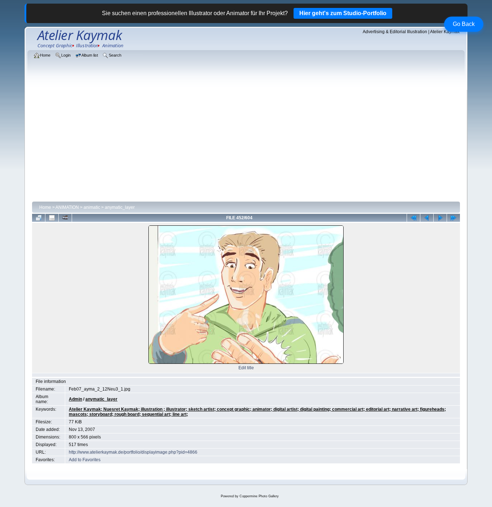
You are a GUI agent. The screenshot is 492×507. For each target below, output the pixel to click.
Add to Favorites (84, 459)
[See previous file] (426, 218)
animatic (92, 207)
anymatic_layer (120, 207)
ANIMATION (67, 207)
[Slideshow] (65, 218)
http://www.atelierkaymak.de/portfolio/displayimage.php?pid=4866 (133, 452)
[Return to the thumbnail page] (38, 218)
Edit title (246, 367)
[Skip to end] (453, 218)
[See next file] (440, 218)
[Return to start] (413, 218)
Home (45, 207)
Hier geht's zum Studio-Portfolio (342, 13)
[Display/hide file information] (51, 218)
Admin (75, 399)
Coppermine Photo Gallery (259, 496)
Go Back (464, 24)
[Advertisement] (246, 144)
